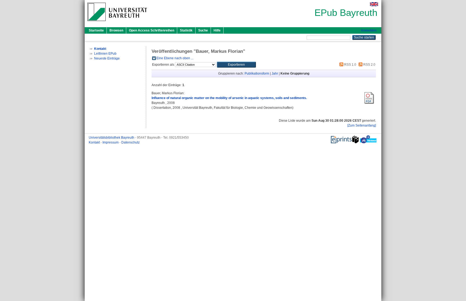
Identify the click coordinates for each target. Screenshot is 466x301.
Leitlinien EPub (105, 53)
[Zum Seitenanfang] (361, 125)
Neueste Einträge (107, 58)
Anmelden (368, 30)
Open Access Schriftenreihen (151, 30)
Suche (203, 30)
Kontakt (95, 142)
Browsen (116, 30)
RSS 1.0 (349, 64)
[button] (236, 65)
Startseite (96, 30)
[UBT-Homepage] (117, 22)
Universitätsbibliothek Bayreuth (112, 137)
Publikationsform (257, 73)
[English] (374, 4)
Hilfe (217, 30)
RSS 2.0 (368, 64)
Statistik (186, 30)
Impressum (110, 142)
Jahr (275, 73)
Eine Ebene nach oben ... (174, 58)
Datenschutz (130, 142)
